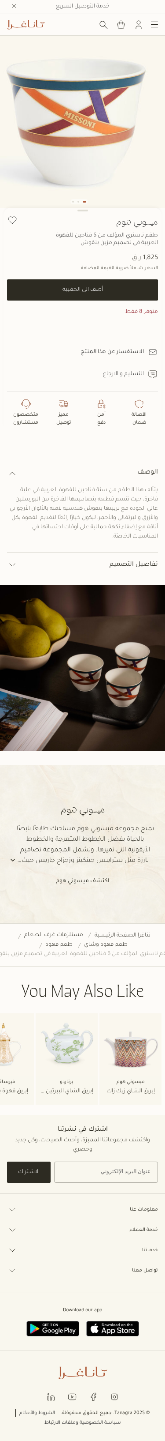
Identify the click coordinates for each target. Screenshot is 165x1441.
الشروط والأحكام (37, 1413)
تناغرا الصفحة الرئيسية (122, 936)
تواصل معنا (145, 1270)
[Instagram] (114, 1396)
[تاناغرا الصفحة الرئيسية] (26, 24)
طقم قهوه (59, 945)
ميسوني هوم (137, 221)
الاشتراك (29, 1172)
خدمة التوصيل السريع (83, 7)
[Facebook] (93, 1396)
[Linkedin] (51, 1396)
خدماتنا (150, 1250)
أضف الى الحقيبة (82, 290)
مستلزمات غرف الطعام (53, 935)
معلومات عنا (144, 1209)
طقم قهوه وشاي (106, 945)
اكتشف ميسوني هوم (82, 881)
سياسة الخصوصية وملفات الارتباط (82, 1423)
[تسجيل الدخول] (138, 24)
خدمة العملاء (143, 1230)
